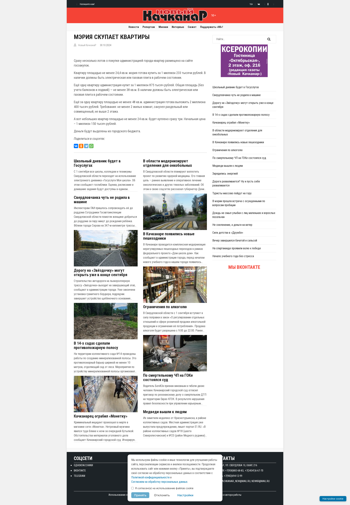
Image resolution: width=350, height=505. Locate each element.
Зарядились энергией (225, 173)
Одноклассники (83, 465)
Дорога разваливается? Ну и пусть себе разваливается (236, 183)
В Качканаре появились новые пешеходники (169, 236)
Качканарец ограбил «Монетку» (100, 416)
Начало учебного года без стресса (233, 256)
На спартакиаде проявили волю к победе (236, 248)
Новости (134, 27)
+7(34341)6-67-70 (254, 470)
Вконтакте (80, 470)
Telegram (79, 475)
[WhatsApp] (91, 146)
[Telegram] (86, 146)
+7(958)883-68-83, (234, 470)
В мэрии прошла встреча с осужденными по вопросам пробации (238, 203)
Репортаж (149, 27)
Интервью (178, 27)
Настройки (185, 495)
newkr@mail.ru (261, 481)
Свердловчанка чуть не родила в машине (102, 199)
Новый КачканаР (87, 45)
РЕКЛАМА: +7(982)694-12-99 (227, 475)
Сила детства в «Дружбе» (227, 232)
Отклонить (162, 495)
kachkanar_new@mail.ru (235, 481)
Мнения (163, 27)
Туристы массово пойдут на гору (232, 193)
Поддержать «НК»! (211, 27)
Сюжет (192, 27)
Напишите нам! (87, 4)
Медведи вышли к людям (165, 412)
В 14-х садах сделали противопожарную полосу (96, 345)
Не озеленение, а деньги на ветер (232, 225)
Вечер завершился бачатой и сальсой (234, 240)
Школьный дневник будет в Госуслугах (97, 163)
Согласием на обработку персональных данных (159, 481)
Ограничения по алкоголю (165, 307)
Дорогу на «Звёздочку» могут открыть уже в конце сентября (100, 272)
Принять (140, 495)
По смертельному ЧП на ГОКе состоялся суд (168, 377)
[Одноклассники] (81, 146)
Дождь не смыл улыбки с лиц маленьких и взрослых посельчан (243, 215)
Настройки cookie (332, 498)
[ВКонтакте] (76, 146)
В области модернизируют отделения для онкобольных (167, 163)
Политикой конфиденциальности (150, 477)
